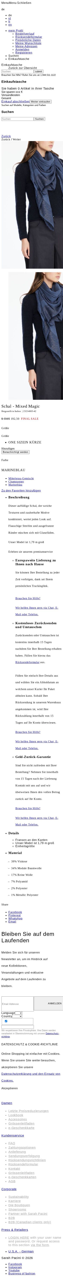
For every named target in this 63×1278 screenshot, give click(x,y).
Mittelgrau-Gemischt (21, 478)
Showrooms (17, 1209)
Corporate (9, 1189)
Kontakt (14, 1168)
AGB (11, 1181)
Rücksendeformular (28, 36)
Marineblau (15, 484)
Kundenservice (12, 1135)
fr (9, 21)
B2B (11, 1218)
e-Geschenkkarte (21, 1128)
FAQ (11, 1143)
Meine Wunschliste (28, 43)
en (10, 24)
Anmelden (22, 49)
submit (38, 71)
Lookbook (15, 1115)
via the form (40, 1245)
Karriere (14, 1201)
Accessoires (17, 1119)
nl (9, 18)
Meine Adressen (26, 46)
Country (6, 1016)
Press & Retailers (14, 1230)
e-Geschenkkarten (22, 1177)
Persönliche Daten (28, 40)
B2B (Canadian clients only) (29, 1222)
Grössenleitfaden (21, 1123)
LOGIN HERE (18, 1237)
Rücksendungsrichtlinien (27, 1160)
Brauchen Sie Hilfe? (27, 598)
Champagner (16, 481)
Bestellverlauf (24, 33)
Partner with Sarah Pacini (27, 1214)
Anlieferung (17, 1152)
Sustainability (18, 1197)
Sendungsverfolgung (24, 1156)
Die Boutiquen (19, 1205)
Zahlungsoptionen (22, 1147)
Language (8, 1012)
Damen (6, 1103)
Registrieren (23, 52)
